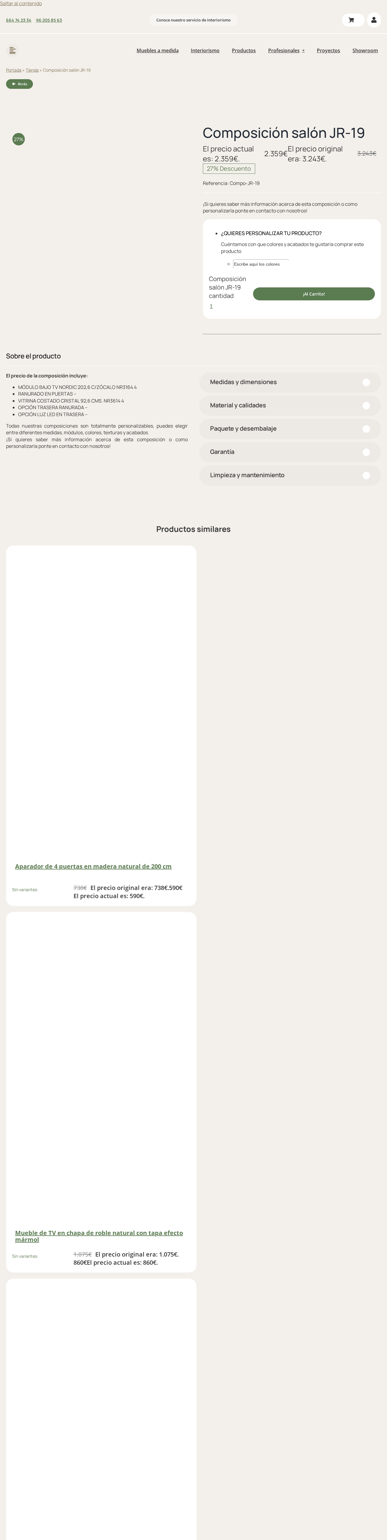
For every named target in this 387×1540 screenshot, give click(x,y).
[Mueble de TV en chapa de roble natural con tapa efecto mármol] (101, 1071)
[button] (290, 382)
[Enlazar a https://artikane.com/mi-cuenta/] (374, 20)
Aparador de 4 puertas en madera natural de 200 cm (93, 866)
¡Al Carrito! (314, 294)
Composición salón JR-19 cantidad (227, 287)
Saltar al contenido (21, 3)
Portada (13, 70)
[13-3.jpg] (95, 198)
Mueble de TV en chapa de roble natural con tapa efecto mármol (99, 1236)
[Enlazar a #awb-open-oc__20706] (12, 50)
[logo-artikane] (45, 42)
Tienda (32, 70)
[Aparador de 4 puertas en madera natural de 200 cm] (101, 704)
